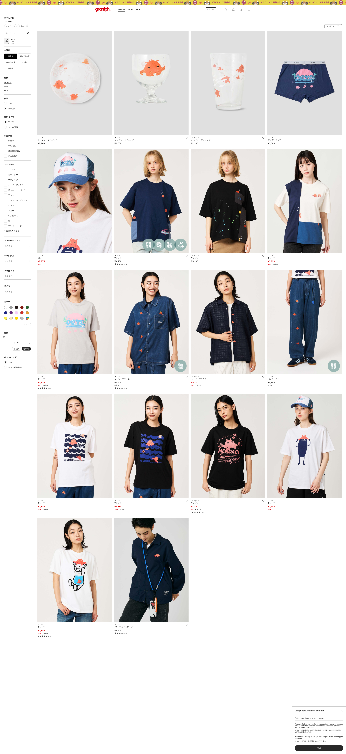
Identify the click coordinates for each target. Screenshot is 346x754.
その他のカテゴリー (12, 231)
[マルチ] (27, 318)
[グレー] (11, 307)
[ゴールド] (16, 318)
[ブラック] (16, 307)
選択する (8, 246)
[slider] (4, 337)
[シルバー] (22, 318)
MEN (6, 86)
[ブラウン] (22, 307)
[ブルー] (5, 312)
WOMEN (7, 82)
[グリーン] (27, 307)
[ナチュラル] (11, 318)
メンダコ (8, 261)
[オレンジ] (27, 312)
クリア (26, 325)
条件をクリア (334, 26)
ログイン (211, 9)
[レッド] (22, 312)
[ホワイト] (5, 307)
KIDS (6, 90)
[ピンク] (16, 312)
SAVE (319, 748)
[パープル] (11, 312)
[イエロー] (5, 318)
